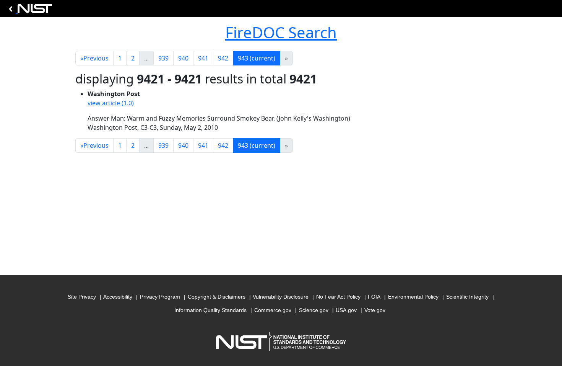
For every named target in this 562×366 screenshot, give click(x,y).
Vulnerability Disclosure (281, 297)
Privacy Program (160, 297)
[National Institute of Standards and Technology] (29, 10)
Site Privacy (82, 297)
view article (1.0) (111, 103)
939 (163, 58)
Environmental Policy (413, 297)
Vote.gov (374, 310)
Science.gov (313, 310)
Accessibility (117, 297)
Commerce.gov (272, 310)
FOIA (374, 297)
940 (183, 58)
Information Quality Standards (210, 310)
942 (223, 58)
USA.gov (346, 310)
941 (203, 58)
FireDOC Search (281, 32)
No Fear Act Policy (338, 297)
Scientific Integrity (467, 297)
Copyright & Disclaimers (216, 297)
